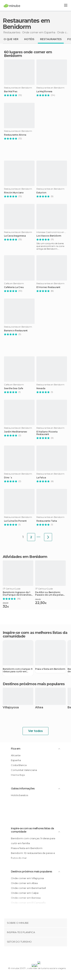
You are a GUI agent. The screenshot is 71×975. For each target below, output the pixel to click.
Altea (39, 707)
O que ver (11, 39)
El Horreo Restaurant (48, 287)
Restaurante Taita (46, 521)
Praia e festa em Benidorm (50, 669)
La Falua (41, 477)
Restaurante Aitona (15, 135)
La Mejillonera (44, 91)
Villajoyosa (11, 707)
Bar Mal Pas (10, 91)
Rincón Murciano (14, 192)
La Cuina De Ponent (15, 521)
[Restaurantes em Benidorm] (48, 537)
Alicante (16, 755)
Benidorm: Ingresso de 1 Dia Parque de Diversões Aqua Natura (17, 593)
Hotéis (29, 39)
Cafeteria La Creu (14, 287)
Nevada (40, 388)
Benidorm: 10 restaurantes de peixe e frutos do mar (33, 855)
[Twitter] (34, 954)
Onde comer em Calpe (25, 892)
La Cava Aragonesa (15, 236)
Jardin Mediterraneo (15, 431)
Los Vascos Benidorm (48, 236)
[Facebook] (30, 954)
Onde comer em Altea (24, 883)
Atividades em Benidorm (25, 556)
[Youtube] (44, 954)
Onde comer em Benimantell (28, 888)
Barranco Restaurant (15, 330)
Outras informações (23, 788)
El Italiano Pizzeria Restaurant (47, 433)
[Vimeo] (39, 954)
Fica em (15, 748)
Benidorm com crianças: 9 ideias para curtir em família (17, 670)
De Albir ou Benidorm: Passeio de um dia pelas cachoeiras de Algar (49, 593)
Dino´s (8, 477)
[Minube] (12, 5)
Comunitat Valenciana (24, 770)
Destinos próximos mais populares (34, 684)
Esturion (41, 192)
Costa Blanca (19, 765)
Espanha (16, 760)
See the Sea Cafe (13, 388)
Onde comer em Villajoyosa (27, 878)
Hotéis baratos (19, 795)
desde (5, 602)
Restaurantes (51, 39)
